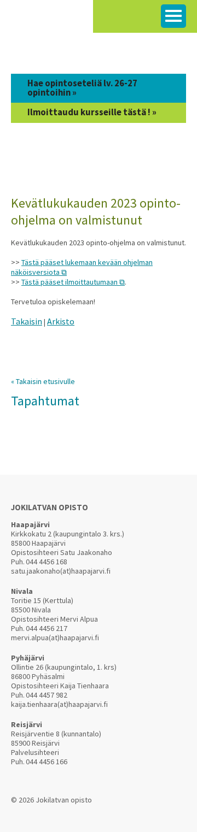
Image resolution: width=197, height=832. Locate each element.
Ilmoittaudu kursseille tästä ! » (92, 112)
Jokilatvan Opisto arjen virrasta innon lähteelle (46, 21)
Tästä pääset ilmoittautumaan (69, 282)
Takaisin (26, 321)
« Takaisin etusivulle (43, 381)
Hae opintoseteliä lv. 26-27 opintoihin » (82, 88)
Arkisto (60, 321)
